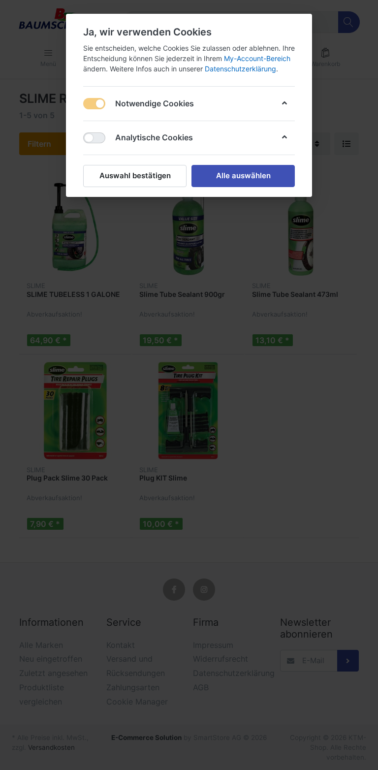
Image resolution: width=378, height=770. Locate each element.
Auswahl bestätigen (135, 175)
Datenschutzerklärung (240, 68)
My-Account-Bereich (257, 58)
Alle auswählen (243, 175)
